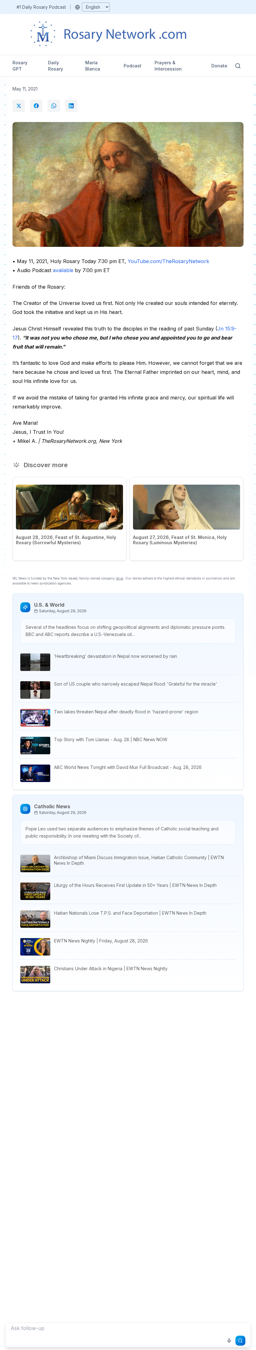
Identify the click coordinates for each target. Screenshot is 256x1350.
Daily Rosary (55, 65)
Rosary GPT (19, 65)
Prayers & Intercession (168, 65)
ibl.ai (119, 578)
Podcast (132, 65)
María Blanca (92, 65)
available (63, 270)
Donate (219, 65)
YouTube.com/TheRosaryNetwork (168, 261)
